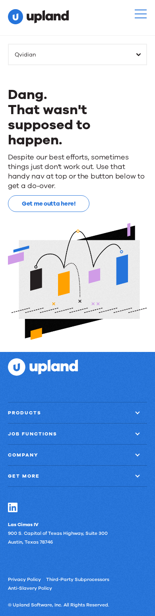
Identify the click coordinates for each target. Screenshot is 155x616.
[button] (141, 14)
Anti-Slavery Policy (30, 588)
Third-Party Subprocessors (77, 579)
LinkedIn (12, 507)
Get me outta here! (49, 204)
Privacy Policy (24, 579)
